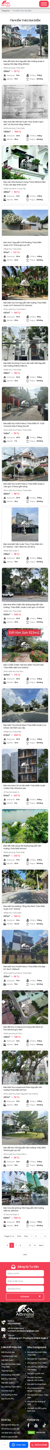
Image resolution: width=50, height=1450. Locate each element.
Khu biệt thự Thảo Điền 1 (37, 1363)
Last (25, 1254)
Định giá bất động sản (10, 1425)
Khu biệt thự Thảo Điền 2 (11, 1386)
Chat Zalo (21, 1444)
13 (30, 1245)
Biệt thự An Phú (7, 1398)
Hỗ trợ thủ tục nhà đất (10, 1429)
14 (35, 1245)
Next (41, 1245)
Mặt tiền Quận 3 (7, 1382)
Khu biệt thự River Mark (36, 1384)
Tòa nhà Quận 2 (7, 1390)
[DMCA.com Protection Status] (37, 1432)
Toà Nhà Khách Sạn (9, 1356)
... (40, 1236)
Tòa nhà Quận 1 (7, 1371)
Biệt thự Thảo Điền (9, 1379)
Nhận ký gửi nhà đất (9, 1436)
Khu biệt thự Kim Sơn (35, 1373)
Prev (26, 1236)
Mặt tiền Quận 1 (7, 1360)
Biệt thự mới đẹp (8, 1352)
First (19, 1236)
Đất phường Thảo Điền (10, 1375)
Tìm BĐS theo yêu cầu (10, 1432)
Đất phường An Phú (9, 1394)
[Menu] (44, 3)
